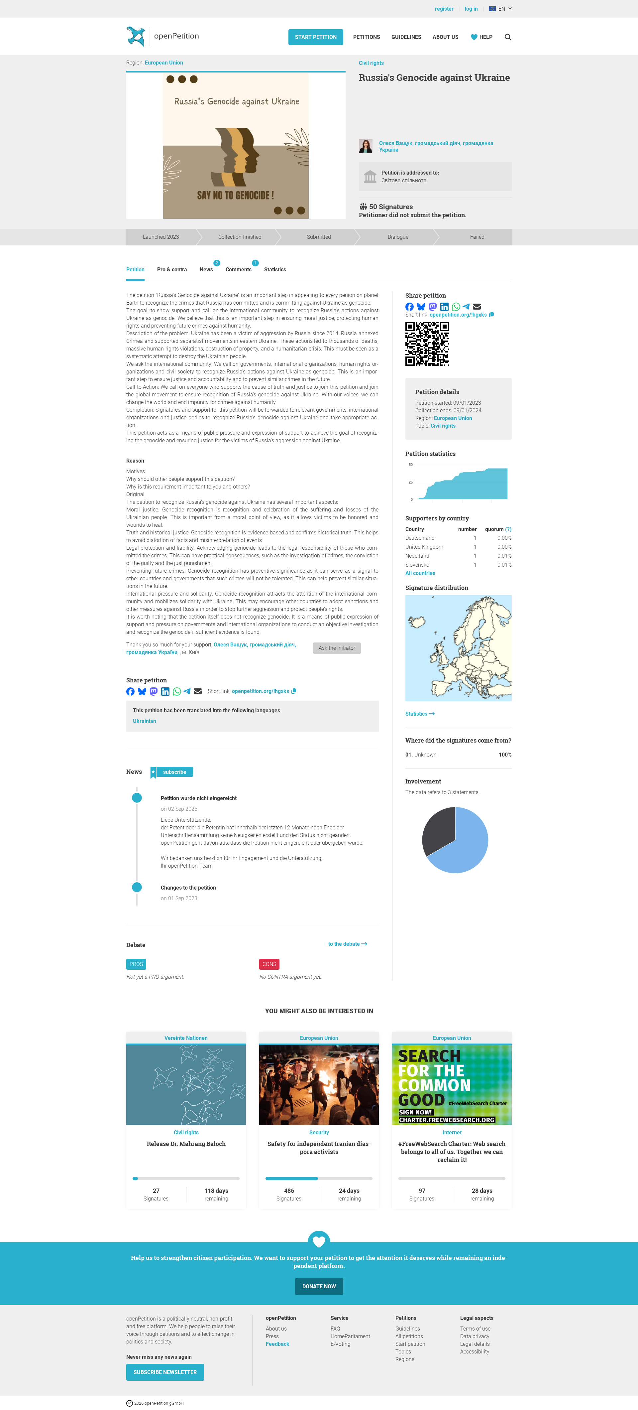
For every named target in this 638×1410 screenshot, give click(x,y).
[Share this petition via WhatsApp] (177, 691)
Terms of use (475, 1329)
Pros (136, 964)
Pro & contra (172, 269)
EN (500, 9)
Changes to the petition (188, 888)
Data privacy (474, 1336)
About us (446, 37)
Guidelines (406, 37)
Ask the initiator (337, 648)
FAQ (335, 1329)
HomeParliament (350, 1336)
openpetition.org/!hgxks (261, 691)
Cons (269, 964)
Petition (135, 269)
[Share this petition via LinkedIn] (165, 691)
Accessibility (474, 1351)
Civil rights (371, 63)
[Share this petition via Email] (198, 691)
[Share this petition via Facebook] (130, 691)
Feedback (277, 1344)
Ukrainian (144, 721)
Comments (239, 266)
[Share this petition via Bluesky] (142, 691)
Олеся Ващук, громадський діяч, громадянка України (436, 146)
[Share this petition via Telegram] (187, 691)
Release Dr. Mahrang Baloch (186, 1144)
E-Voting (341, 1344)
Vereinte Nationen (186, 1038)
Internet (452, 1132)
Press (272, 1336)
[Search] (508, 37)
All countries (420, 573)
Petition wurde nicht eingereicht (199, 798)
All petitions (409, 1336)
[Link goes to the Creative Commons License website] (130, 1403)
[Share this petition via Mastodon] (154, 691)
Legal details (475, 1344)
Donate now (319, 1286)
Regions (404, 1359)
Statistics (275, 269)
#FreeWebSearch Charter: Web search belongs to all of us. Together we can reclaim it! (451, 1152)
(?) (508, 529)
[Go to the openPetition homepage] (163, 36)
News (206, 266)
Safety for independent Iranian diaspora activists (319, 1148)
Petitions (367, 37)
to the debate (344, 944)
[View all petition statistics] (458, 699)
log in (471, 9)
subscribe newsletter (165, 1372)
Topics (403, 1351)
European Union (164, 63)
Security (319, 1132)
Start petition (316, 37)
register (444, 9)
